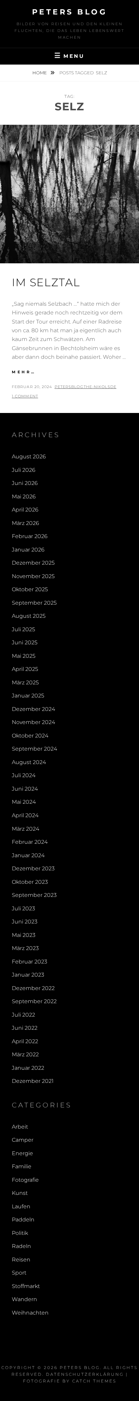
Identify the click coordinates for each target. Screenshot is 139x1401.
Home (40, 72)
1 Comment (25, 396)
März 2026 (25, 523)
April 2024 (25, 815)
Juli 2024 (23, 775)
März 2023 (25, 948)
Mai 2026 (24, 496)
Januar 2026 (28, 549)
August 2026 (29, 456)
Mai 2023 (23, 935)
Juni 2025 (24, 642)
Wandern (24, 1299)
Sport (19, 1273)
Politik (20, 1233)
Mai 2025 (23, 656)
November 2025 (33, 576)
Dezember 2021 (33, 1081)
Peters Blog (69, 11)
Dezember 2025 (33, 563)
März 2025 (25, 682)
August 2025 (29, 616)
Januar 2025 (28, 695)
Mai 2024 (24, 802)
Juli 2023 (23, 908)
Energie (22, 1153)
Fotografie (25, 1180)
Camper (22, 1140)
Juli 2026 (23, 470)
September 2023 (34, 895)
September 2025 (34, 603)
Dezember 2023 (33, 868)
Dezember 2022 (33, 988)
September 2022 (34, 1001)
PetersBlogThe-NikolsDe (85, 386)
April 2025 (25, 669)
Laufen (21, 1206)
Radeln (21, 1246)
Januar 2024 (28, 855)
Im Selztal (46, 282)
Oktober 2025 (30, 589)
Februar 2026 (30, 536)
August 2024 (29, 762)
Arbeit (20, 1127)
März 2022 (25, 1054)
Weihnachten (30, 1313)
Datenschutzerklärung (85, 1374)
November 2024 (33, 722)
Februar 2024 (30, 842)
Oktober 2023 (30, 882)
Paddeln (23, 1219)
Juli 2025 (23, 629)
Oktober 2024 (30, 735)
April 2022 (25, 1041)
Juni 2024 (25, 789)
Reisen (21, 1259)
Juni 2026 (25, 483)
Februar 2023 (29, 961)
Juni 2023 (24, 921)
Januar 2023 (28, 975)
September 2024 (34, 749)
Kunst (20, 1193)
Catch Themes (94, 1381)
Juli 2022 (23, 1015)
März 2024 (25, 829)
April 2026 (25, 509)
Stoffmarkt (26, 1286)
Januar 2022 (28, 1068)
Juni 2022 (24, 1028)
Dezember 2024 (33, 709)
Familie (21, 1166)
